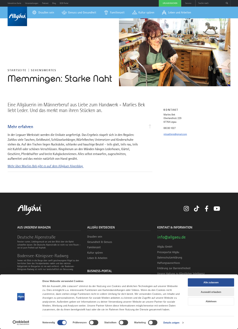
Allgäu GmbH (164, 246)
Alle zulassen (211, 282)
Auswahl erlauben (211, 292)
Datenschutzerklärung (169, 257)
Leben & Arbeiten (97, 258)
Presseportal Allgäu (168, 252)
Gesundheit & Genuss (99, 242)
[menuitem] (43, 12)
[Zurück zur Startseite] (17, 16)
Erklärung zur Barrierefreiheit (174, 268)
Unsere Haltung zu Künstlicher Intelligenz (181, 273)
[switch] (93, 322)
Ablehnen (211, 301)
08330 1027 (170, 128)
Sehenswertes (43, 70)
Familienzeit (94, 247)
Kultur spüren (95, 252)
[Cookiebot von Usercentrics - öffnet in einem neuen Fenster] (21, 322)
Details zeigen (171, 322)
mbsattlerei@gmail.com (175, 134)
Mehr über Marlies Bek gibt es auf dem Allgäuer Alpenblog (46, 166)
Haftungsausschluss (168, 262)
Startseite (17, 70)
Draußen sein (94, 236)
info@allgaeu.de (171, 236)
